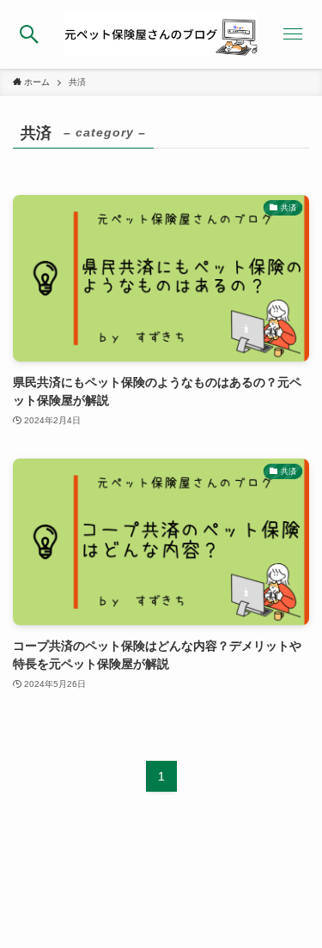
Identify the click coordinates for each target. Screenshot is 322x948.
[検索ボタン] (29, 34)
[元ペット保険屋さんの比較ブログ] (161, 34)
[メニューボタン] (293, 34)
